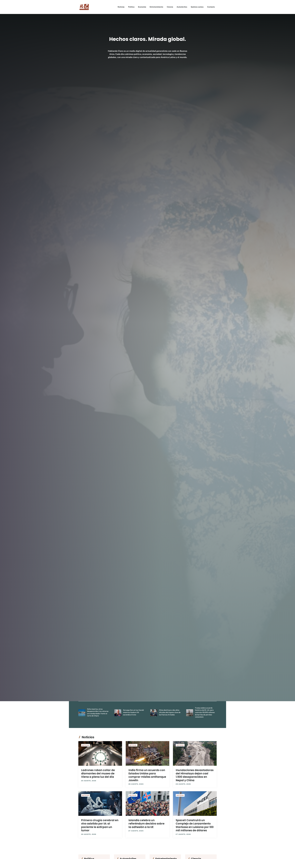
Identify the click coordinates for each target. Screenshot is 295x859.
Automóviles (182, 7)
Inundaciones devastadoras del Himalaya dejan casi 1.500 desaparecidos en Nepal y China (195, 775)
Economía (142, 7)
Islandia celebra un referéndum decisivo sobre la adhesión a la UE (146, 823)
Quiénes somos (197, 7)
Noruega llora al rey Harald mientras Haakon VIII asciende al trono (133, 712)
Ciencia (170, 7)
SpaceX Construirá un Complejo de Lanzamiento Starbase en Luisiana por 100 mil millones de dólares (195, 825)
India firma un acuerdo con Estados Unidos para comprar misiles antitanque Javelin (147, 775)
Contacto (211, 7)
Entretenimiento (156, 7)
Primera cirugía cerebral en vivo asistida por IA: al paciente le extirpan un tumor (99, 825)
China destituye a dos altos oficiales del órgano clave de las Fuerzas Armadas (169, 712)
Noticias (121, 7)
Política (131, 7)
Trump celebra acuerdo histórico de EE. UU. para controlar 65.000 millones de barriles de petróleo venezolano (205, 712)
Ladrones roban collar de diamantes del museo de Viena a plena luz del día (98, 773)
